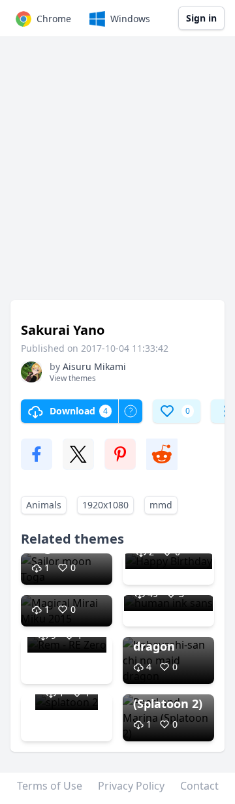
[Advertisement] (117, 174)
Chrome (54, 18)
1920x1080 (105, 505)
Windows (130, 18)
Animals (43, 505)
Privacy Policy (131, 786)
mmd (160, 505)
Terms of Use (49, 786)
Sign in (201, 18)
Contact (199, 786)
